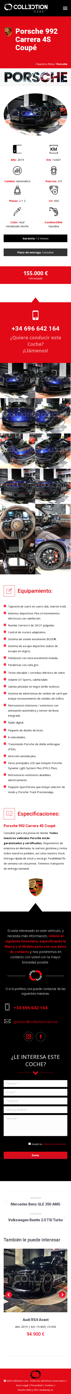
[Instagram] (29, 1036)
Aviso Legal (22, 1385)
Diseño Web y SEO (28, 1389)
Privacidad (36, 1385)
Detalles (35, 1280)
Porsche (35, 838)
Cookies (49, 1385)
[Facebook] (41, 1036)
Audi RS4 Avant (36, 1320)
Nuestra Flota (45, 64)
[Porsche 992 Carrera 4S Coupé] (17, 380)
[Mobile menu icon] (65, 8)
